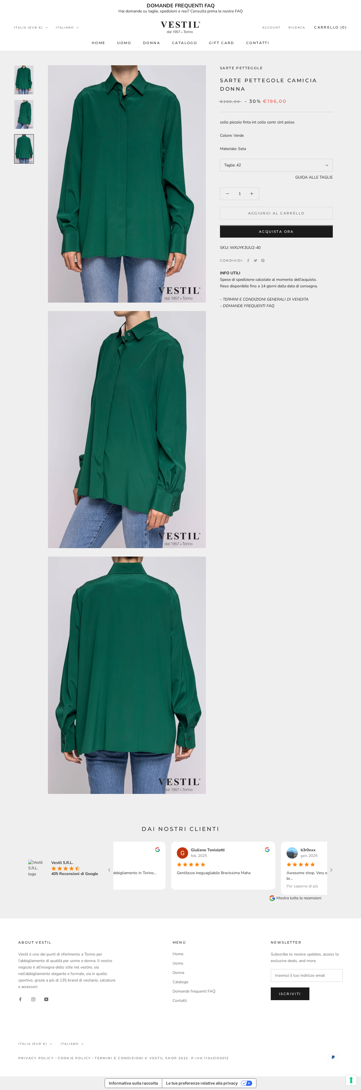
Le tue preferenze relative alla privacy (202, 1083)
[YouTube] (46, 999)
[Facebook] (248, 260)
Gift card (221, 43)
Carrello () (330, 27)
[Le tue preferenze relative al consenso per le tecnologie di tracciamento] (351, 1080)
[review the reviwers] (131, 851)
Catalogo (184, 43)
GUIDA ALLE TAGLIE (314, 177)
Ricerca (297, 27)
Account (271, 27)
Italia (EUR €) (28, 27)
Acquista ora (276, 232)
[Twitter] (255, 260)
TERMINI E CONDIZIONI (119, 1058)
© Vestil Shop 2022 (166, 1058)
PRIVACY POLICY (36, 1058)
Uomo (124, 43)
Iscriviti (290, 994)
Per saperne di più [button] (276, 886)
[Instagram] (33, 999)
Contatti (257, 43)
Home (98, 43)
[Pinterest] (263, 260)
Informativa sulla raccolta (133, 1083)
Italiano (65, 27)
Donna (151, 43)
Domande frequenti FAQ (194, 991)
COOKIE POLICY (74, 1058)
